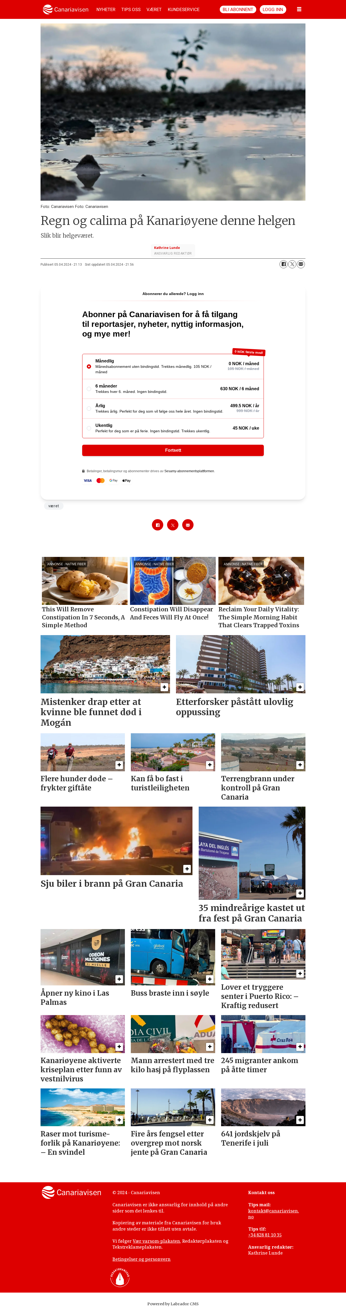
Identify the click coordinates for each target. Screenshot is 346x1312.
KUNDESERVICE (183, 9)
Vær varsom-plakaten (156, 1241)
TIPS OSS (131, 9)
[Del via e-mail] (301, 264)
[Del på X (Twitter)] (292, 264)
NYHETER (106, 9)
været (53, 506)
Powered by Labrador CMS (173, 1303)
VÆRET (154, 9)
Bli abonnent (238, 9)
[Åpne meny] (299, 9)
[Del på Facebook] (284, 264)
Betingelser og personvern (141, 1259)
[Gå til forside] (65, 9)
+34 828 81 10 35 (265, 1235)
